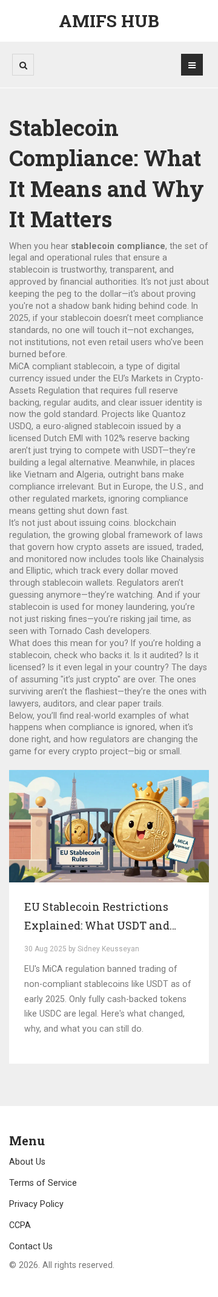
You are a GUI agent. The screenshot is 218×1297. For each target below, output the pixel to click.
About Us (27, 1161)
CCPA (20, 1225)
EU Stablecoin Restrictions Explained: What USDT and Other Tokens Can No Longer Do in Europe (108, 917)
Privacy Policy (36, 1204)
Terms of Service (43, 1183)
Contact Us (31, 1246)
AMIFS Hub (109, 21)
